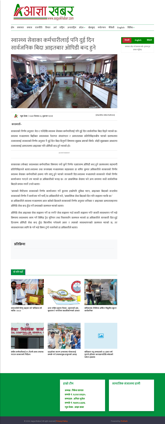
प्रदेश (81, 28)
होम (12, 28)
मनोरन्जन (102, 28)
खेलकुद (91, 28)
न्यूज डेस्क (24, 116)
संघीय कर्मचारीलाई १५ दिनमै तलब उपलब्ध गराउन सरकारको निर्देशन (27, 353)
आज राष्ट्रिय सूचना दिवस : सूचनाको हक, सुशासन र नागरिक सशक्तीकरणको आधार (64, 309)
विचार (47, 28)
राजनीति (38, 28)
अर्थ (54, 28)
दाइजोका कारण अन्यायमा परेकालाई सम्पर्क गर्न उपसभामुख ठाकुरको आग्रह (62, 353)
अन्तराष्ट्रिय (71, 28)
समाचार (20, 28)
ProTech (124, 421)
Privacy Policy (62, 421)
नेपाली (127, 40)
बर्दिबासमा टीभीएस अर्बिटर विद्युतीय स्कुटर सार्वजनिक (100, 309)
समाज (29, 28)
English (121, 28)
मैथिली (111, 28)
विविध (130, 28)
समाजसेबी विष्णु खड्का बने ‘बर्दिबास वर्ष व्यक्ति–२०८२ (26, 309)
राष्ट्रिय (61, 28)
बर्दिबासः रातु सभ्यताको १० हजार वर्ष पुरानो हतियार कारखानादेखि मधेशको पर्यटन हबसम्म (98, 354)
